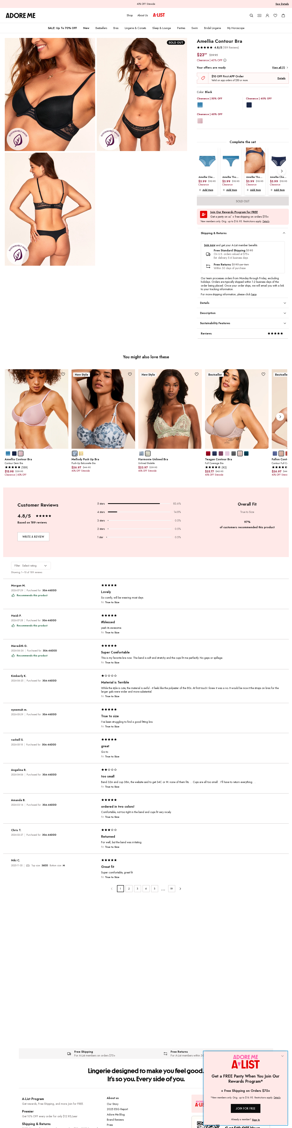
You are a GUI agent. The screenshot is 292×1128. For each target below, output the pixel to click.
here (253, 294)
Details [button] (266, 221)
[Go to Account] (267, 15)
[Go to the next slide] (282, 171)
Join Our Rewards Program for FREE (234, 212)
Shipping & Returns (36, 1124)
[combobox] (31, 565)
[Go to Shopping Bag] (283, 15)
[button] (218, 47)
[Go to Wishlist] (275, 15)
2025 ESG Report (117, 1109)
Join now (209, 245)
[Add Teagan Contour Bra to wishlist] (263, 374)
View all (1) (278, 67)
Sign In (256, 1120)
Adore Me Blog (116, 1114)
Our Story (112, 1104)
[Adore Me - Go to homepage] (20, 15)
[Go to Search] (251, 15)
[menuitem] (62, 28)
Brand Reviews (115, 1120)
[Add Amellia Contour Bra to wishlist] (63, 374)
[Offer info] (224, 60)
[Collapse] (282, 1056)
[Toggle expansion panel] (284, 233)
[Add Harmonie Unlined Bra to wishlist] (196, 374)
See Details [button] (282, 4)
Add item (207, 190)
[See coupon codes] (259, 15)
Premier (28, 1111)
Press (110, 1125)
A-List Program (33, 1099)
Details (281, 78)
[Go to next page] (180, 888)
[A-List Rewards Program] (159, 15)
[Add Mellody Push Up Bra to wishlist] (130, 374)
